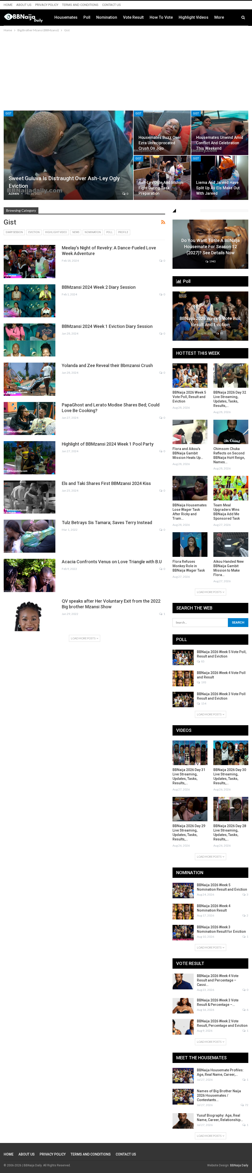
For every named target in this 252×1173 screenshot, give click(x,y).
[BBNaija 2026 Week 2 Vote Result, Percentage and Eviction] (183, 1027)
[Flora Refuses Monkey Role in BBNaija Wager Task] (190, 544)
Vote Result (133, 17)
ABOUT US (24, 5)
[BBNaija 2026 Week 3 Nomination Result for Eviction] (183, 933)
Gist (8, 113)
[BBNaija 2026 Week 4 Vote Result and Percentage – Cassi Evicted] (183, 981)
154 (203, 703)
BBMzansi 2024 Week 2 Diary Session (99, 287)
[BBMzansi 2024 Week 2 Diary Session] (29, 300)
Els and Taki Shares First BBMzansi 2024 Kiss (106, 483)
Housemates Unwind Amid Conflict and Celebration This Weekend (219, 143)
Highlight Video (56, 232)
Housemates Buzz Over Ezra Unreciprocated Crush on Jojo (160, 143)
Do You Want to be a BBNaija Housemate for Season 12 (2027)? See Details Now (210, 246)
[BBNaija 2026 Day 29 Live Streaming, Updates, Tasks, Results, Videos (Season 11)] (190, 809)
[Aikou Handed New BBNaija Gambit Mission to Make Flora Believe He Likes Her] (230, 544)
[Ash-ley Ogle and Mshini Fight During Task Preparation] (162, 177)
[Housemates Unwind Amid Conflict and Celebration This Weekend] (220, 132)
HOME (8, 5)
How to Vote (161, 17)
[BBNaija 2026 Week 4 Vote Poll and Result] (183, 678)
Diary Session (14, 232)
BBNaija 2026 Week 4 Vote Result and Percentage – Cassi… (217, 980)
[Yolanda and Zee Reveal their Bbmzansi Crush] (29, 379)
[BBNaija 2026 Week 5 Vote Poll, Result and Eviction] (190, 375)
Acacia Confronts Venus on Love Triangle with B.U (112, 561)
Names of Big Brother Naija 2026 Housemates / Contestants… (219, 1095)
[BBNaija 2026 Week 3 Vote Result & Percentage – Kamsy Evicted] (183, 1006)
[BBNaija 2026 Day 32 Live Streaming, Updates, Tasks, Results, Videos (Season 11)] (230, 375)
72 (246, 1105)
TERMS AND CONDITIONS (80, 5)
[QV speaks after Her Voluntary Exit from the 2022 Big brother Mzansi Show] (29, 614)
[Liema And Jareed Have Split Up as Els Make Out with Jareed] (220, 177)
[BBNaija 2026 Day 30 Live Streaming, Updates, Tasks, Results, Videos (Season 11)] (230, 752)
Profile (123, 232)
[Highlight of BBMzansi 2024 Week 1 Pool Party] (29, 457)
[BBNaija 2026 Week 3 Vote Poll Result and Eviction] (183, 699)
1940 (212, 261)
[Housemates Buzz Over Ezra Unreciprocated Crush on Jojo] (162, 132)
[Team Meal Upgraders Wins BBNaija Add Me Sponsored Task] (230, 488)
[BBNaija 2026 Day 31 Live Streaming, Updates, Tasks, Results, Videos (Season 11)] (190, 752)
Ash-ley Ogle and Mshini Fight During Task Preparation (161, 188)
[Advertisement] (126, 69)
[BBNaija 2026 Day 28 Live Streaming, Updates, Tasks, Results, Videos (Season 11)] (230, 809)
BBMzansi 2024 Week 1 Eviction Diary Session (107, 326)
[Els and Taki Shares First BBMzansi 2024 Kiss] (29, 497)
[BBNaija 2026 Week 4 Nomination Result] (183, 911)
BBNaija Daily (239, 1165)
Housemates (66, 17)
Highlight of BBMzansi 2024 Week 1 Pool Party (108, 444)
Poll (86, 17)
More (219, 17)
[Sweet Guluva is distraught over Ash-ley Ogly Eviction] (68, 155)
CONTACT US (111, 5)
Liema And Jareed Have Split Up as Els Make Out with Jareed (218, 188)
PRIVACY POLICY (46, 5)
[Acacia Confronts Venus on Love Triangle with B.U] (29, 575)
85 (221, 333)
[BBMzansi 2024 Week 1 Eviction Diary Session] (29, 339)
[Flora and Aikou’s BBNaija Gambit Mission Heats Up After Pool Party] (190, 432)
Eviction (34, 232)
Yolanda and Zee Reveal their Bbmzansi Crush (107, 365)
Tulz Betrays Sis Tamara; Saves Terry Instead (107, 522)
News (75, 232)
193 (203, 682)
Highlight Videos (193, 17)
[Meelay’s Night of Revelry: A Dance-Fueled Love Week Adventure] (29, 261)
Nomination (106, 17)
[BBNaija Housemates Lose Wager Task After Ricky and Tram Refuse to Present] (190, 488)
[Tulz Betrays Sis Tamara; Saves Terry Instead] (29, 536)
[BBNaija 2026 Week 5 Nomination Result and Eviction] (183, 891)
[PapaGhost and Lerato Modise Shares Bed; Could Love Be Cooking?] (29, 418)
